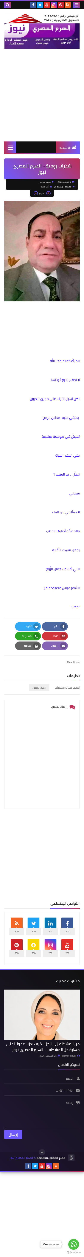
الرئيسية (65, 147)
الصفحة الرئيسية (64, 187)
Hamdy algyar (69, 1056)
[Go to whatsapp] (73, 1244)
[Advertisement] (42, 95)
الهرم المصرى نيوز (21, 1158)
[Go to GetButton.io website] (74, 1252)
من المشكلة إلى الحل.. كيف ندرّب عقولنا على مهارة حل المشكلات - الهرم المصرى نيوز (43, 1046)
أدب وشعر (44, 187)
